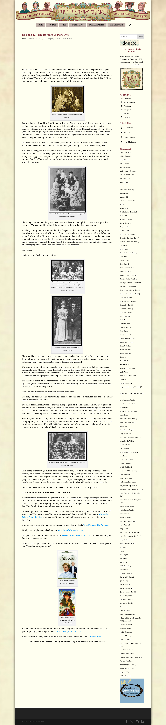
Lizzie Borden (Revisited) (129, 452)
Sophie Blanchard (126, 632)
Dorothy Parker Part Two (128, 279)
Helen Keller (124, 364)
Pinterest (127, 117)
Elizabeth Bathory (126, 297)
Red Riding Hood (126, 596)
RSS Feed (127, 98)
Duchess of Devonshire (128, 286)
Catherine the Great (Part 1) (129, 238)
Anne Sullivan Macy (127, 189)
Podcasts (69, 39)
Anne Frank (124, 186)
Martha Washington (126, 517)
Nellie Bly (123, 558)
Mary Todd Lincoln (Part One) (130, 532)
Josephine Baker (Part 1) (128, 419)
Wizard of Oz (124, 672)
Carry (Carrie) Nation (127, 234)
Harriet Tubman (125, 350)
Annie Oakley (124, 193)
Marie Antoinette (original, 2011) (131, 489)
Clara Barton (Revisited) (128, 253)
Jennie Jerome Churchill (128, 411)
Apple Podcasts (129, 102)
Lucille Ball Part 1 (126, 463)
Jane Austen (124, 407)
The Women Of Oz (126, 650)
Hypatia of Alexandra (127, 368)
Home (40, 25)
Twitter (126, 113)
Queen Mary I (124, 581)
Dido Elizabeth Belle (127, 268)
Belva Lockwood (126, 219)
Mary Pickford (125, 525)
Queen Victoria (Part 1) (128, 588)
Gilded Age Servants (127, 342)
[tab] (132, 127)
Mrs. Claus (123, 547)
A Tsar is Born (94, 636)
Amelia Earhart (125, 178)
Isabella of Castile (126, 383)
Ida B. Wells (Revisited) (128, 376)
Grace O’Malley (125, 346)
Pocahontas (124, 569)
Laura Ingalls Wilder (127, 441)
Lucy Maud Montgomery (128, 471)
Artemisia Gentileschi (127, 201)
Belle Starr (123, 216)
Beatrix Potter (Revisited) (128, 212)
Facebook (127, 106)
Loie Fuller (123, 456)
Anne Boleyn (124, 182)
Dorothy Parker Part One (128, 275)
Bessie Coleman (125, 223)
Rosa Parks (123, 607)
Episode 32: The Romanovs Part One (45, 34)
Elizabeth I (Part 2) (126, 309)
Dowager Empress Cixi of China (131, 283)
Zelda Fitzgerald (125, 676)
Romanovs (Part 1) (126, 599)
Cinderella (123, 245)
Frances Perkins (125, 327)
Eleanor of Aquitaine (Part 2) (130, 294)
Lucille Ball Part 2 (126, 467)
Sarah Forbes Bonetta (127, 614)
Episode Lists (77, 25)
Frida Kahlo (124, 331)
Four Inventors (125, 323)
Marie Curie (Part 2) (127, 510)
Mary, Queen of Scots (127, 543)
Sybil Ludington (125, 639)
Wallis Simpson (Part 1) (128, 665)
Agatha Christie (125, 167)
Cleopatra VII (124, 260)
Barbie (122, 204)
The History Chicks (30, 39)
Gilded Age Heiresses (127, 338)
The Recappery (116, 25)
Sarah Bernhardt (125, 610)
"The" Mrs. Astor (125, 152)
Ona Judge (123, 562)
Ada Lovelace (124, 163)
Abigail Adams (125, 160)
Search (140, 36)
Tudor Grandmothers (127, 653)
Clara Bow (123, 256)
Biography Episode (54, 39)
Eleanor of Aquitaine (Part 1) (130, 290)
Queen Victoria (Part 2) (128, 592)
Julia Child (123, 426)
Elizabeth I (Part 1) (126, 305)
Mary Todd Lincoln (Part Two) (130, 536)
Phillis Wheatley (125, 566)
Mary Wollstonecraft (127, 540)
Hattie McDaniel (125, 361)
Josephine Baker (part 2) (128, 422)
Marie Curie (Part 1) (127, 506)
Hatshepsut (123, 357)
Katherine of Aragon (127, 430)
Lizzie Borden (125, 448)
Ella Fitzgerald (125, 316)
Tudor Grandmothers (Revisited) (131, 657)
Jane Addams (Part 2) (127, 404)
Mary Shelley (124, 529)
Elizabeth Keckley (126, 312)
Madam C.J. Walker (126, 478)
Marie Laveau (124, 514)
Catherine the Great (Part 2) (129, 242)
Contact (52, 25)
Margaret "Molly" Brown (128, 486)
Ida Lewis (123, 379)
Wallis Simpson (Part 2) (128, 668)
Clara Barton (124, 249)
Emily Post (123, 320)
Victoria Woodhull (126, 661)
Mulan (122, 551)
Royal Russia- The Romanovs (97, 525)
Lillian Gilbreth (125, 445)
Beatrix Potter (124, 208)
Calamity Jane (125, 230)
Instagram (127, 110)
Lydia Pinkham (125, 474)
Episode (63, 39)
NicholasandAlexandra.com (70, 530)
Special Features (96, 25)
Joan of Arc (124, 415)
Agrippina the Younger (128, 171)
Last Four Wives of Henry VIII (130, 437)
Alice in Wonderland (127, 175)
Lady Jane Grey (125, 433)
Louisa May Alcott (126, 460)
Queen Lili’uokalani (127, 577)
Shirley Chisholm (126, 625)
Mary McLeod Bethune (128, 521)
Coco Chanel (124, 264)
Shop (64, 25)
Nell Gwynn (124, 555)
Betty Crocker (124, 227)
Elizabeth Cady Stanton (128, 301)
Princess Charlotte (126, 573)
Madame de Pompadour (128, 482)
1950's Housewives (126, 156)
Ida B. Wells (124, 372)
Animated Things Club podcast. (67, 631)
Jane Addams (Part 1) (127, 400)
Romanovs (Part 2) (126, 603)
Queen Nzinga (125, 584)
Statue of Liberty (125, 636)
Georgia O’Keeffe (126, 335)
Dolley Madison (125, 271)
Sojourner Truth (125, 628)
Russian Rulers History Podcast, (76, 535)
